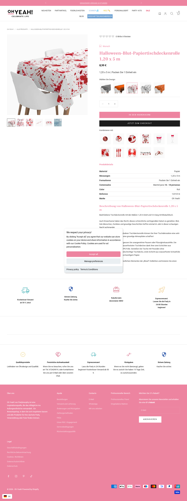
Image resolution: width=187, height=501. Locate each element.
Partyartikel (61, 11)
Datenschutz (12, 466)
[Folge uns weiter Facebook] (8, 476)
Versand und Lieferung (66, 404)
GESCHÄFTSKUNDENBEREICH (100, 16)
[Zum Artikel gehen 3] (30, 123)
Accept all (93, 254)
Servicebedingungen (65, 427)
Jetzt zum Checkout (139, 123)
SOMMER (94, 11)
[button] (104, 46)
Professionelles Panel (120, 399)
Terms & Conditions (89, 269)
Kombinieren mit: (106, 130)
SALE (148, 11)
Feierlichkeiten (77, 11)
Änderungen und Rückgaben (68, 408)
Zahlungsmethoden (65, 413)
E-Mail (91, 399)
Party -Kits (137, 11)
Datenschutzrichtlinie (16, 461)
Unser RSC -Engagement (67, 422)
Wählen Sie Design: (107, 79)
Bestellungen (62, 399)
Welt (106, 11)
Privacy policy (72, 269)
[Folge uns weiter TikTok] (31, 476)
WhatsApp (93, 404)
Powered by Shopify (30, 489)
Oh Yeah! (10, 29)
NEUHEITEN (46, 11)
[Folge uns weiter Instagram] (16, 476)
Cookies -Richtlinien (15, 457)
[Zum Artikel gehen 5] (48, 123)
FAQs (59, 418)
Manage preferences (93, 261)
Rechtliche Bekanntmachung (19, 452)
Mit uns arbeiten (95, 408)
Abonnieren (150, 419)
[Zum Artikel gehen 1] (11, 123)
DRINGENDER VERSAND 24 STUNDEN (93, 3)
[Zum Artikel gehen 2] (20, 123)
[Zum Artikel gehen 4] (39, 123)
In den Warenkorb (140, 115)
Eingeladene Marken (119, 404)
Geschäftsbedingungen (16, 448)
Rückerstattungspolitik (66, 431)
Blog (81, 16)
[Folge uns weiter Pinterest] (23, 476)
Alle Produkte (22, 29)
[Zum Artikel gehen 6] (58, 123)
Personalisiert (121, 11)
